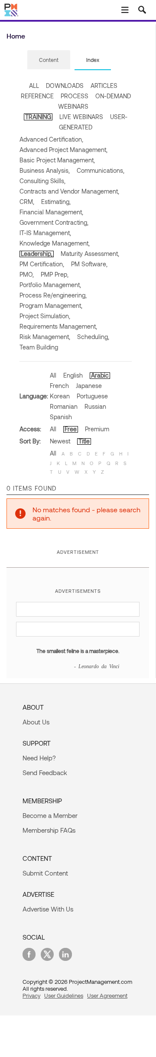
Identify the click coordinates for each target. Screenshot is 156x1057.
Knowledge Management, (55, 243)
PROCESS (74, 96)
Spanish (61, 416)
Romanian (64, 406)
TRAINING (38, 116)
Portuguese (92, 396)
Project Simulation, (45, 316)
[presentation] (49, 60)
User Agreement (107, 995)
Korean (60, 396)
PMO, (27, 274)
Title (84, 441)
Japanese (89, 385)
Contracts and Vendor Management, (69, 191)
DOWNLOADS (65, 85)
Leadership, (36, 253)
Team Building (39, 347)
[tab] (48, 60)
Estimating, (56, 201)
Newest (60, 441)
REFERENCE (37, 96)
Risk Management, (45, 336)
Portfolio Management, (50, 284)
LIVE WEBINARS (81, 116)
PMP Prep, (54, 274)
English (73, 375)
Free (71, 429)
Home (15, 36)
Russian (95, 406)
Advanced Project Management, (63, 149)
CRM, (27, 201)
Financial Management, (51, 212)
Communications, (100, 170)
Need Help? (39, 758)
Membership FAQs (49, 830)
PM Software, (89, 264)
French (59, 385)
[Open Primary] (125, 10)
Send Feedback (45, 772)
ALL (34, 85)
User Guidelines (63, 995)
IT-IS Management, (45, 232)
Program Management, (51, 305)
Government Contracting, (54, 222)
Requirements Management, (58, 326)
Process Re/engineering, (53, 295)
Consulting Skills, (42, 180)
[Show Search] (142, 10)
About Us (36, 722)
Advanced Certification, (51, 139)
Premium (97, 429)
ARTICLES (104, 85)
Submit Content (45, 873)
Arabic (100, 375)
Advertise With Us (48, 909)
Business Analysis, (45, 170)
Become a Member (50, 815)
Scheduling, (93, 336)
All (53, 375)
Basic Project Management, (57, 160)
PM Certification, (42, 264)
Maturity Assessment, (90, 253)
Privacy (31, 995)
